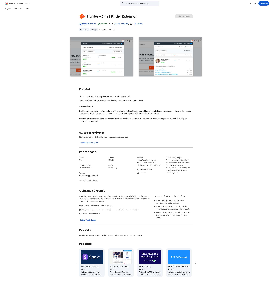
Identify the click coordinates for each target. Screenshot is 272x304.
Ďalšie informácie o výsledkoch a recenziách (112, 137)
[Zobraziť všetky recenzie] (89, 142)
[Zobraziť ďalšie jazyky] (116, 168)
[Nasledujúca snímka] (196, 263)
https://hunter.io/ (89, 24)
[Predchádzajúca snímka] (76, 263)
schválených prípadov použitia (167, 203)
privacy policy (84, 201)
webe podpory (129, 235)
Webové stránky (146, 169)
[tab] (8, 9)
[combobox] (142, 3)
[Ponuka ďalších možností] (250, 3)
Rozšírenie (83, 30)
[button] (255, 3)
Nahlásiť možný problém (88, 181)
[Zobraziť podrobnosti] (88, 220)
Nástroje (94, 30)
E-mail (142, 173)
